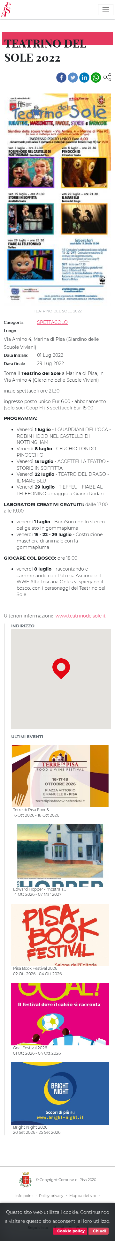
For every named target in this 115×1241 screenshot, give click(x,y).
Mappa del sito (82, 1195)
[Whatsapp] (96, 77)
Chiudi (99, 1231)
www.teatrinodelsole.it (81, 616)
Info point (24, 1195)
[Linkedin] (84, 77)
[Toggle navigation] (105, 9)
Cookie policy (70, 1231)
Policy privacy (51, 1195)
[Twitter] (73, 77)
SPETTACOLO (52, 322)
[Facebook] (61, 77)
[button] (107, 77)
